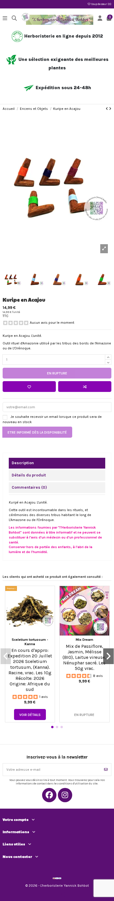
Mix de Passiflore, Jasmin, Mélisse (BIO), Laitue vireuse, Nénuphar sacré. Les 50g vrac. (84, 657)
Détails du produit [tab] (29, 475)
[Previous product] (107, 109)
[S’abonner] (106, 769)
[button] (52, 727)
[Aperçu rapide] (50, 613)
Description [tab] (23, 463)
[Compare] (50, 604)
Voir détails (30, 715)
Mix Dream (84, 640)
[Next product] (110, 109)
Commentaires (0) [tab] (29, 487)
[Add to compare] (84, 386)
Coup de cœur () (101, 4)
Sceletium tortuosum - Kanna (30, 642)
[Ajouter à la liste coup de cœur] (29, 386)
